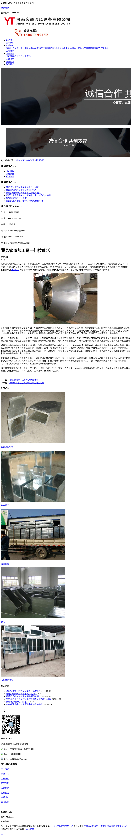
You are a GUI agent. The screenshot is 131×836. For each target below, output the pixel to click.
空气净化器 (103, 48)
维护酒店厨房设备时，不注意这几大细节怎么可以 (28, 195)
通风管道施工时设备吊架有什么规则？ (23, 187)
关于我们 (10, 43)
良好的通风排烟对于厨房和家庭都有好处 (24, 201)
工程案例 (10, 51)
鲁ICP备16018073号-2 (63, 826)
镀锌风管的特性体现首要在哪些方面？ (23, 193)
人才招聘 (10, 59)
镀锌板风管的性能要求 (16, 198)
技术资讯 (27, 56)
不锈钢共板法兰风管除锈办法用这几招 (26, 383)
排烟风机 (74, 48)
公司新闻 (10, 56)
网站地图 (5, 8)
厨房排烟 (57, 48)
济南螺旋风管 (121, 826)
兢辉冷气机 (83, 48)
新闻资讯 (10, 53)
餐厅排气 (10, 48)
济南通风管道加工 (92, 826)
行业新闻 (18, 56)
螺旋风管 (49, 48)
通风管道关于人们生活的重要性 (24, 380)
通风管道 (15, 270)
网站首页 (10, 40)
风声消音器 (93, 48)
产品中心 (10, 45)
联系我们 (10, 64)
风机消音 (65, 48)
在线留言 (10, 61)
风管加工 (18, 48)
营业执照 (5, 802)
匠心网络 (30, 829)
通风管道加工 (39, 48)
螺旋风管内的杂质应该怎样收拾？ (21, 190)
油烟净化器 (28, 48)
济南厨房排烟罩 (108, 826)
